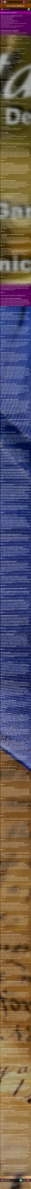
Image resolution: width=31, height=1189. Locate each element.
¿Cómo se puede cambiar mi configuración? (10, 31)
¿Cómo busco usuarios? (6, 113)
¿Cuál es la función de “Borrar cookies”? (9, 27)
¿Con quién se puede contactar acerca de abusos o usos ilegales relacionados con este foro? (14, 137)
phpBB (16, 361)
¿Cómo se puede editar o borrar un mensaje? (10, 49)
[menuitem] (6, 2)
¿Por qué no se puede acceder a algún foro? (10, 56)
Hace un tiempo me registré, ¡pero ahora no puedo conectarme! (13, 23)
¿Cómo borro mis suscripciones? (7, 123)
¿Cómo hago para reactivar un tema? (8, 63)
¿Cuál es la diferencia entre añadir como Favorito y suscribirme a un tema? (14, 119)
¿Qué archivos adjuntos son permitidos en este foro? (11, 128)
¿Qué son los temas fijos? (6, 75)
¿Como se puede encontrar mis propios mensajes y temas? (13, 114)
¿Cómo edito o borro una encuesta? (8, 54)
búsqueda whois (26, 1141)
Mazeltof (11, 1186)
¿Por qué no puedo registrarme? (7, 19)
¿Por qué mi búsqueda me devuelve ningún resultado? (12, 110)
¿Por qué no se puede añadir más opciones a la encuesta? (12, 53)
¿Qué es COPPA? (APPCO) (6, 18)
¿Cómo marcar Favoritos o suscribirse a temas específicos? (13, 121)
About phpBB (22, 1115)
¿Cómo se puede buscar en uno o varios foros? (10, 109)
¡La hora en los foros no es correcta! (8, 35)
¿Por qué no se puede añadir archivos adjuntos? (10, 57)
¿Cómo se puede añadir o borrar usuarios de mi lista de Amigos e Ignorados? (14, 104)
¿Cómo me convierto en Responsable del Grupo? (11, 87)
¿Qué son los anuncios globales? (7, 73)
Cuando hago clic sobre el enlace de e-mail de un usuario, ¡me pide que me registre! (15, 43)
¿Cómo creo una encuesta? (6, 52)
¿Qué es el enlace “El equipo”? (7, 91)
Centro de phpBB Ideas (8, 1127)
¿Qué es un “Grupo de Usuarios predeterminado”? (11, 90)
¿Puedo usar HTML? (5, 69)
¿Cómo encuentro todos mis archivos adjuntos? (10, 129)
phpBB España (14, 1184)
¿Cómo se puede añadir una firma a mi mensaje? (11, 51)
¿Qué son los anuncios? (6, 74)
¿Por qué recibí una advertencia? (7, 58)
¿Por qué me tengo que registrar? (7, 17)
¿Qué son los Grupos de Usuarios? (8, 85)
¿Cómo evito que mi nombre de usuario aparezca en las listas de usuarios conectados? (14, 33)
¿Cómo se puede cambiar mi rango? (8, 41)
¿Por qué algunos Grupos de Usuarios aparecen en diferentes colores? (15, 88)
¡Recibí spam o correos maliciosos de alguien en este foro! (12, 98)
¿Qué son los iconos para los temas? (8, 78)
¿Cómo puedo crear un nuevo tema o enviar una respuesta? (13, 48)
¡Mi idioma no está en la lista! (6, 37)
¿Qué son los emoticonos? (6, 70)
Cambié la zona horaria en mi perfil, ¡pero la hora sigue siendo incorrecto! (15, 36)
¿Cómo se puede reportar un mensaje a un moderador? (12, 59)
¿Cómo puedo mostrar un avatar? (7, 40)
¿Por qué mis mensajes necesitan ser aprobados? (11, 62)
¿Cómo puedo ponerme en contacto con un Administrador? (12, 138)
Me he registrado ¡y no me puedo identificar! (9, 20)
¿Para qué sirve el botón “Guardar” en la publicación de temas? (13, 61)
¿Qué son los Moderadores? (6, 83)
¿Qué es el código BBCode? (6, 68)
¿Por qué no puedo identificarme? (7, 22)
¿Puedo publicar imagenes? (6, 71)
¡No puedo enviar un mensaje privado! (8, 95)
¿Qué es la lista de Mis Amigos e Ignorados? (10, 102)
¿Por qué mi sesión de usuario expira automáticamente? (12, 25)
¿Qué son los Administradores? (7, 82)
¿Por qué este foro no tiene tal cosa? (8, 135)
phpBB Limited (25, 1113)
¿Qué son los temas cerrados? (7, 76)
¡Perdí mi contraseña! (5, 24)
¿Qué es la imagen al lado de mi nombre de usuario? (11, 39)
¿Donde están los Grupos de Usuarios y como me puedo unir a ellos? (15, 86)
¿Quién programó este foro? (6, 133)
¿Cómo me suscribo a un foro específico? (9, 122)
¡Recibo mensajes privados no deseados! (9, 96)
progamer (5, 1186)
